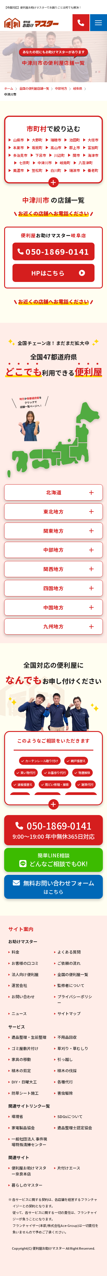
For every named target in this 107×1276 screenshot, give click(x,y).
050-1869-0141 (57, 251)
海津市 (93, 155)
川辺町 (59, 155)
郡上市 (74, 147)
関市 (76, 155)
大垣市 (93, 140)
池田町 (74, 140)
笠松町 (37, 170)
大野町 (37, 140)
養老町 (93, 170)
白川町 (56, 170)
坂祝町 (37, 147)
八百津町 (85, 162)
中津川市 (44, 162)
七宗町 (24, 162)
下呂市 (40, 155)
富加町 (93, 147)
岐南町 (65, 162)
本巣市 (18, 147)
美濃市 (18, 170)
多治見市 (20, 155)
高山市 (56, 147)
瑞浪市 (74, 170)
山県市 (18, 140)
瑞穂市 (56, 140)
